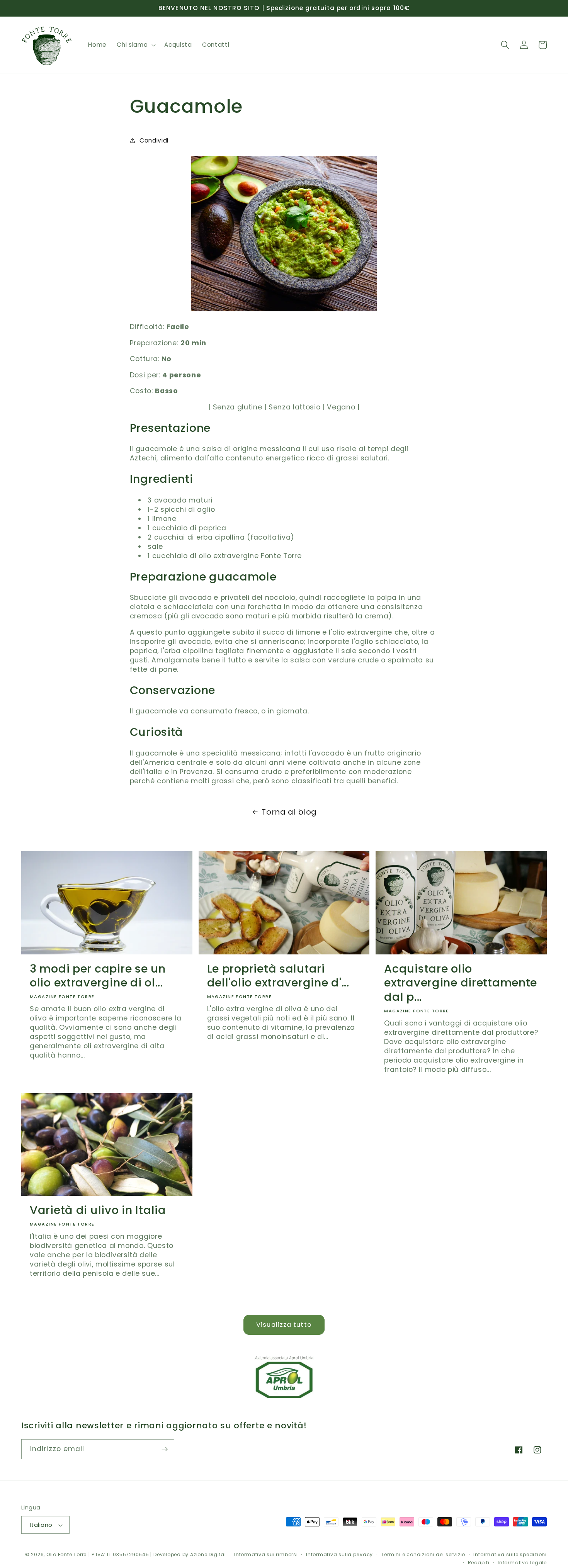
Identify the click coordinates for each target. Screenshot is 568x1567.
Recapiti (479, 1562)
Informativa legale (522, 1562)
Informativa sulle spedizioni (510, 1554)
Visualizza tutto (284, 1324)
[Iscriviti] (164, 1449)
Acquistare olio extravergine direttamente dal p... (460, 983)
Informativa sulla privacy (339, 1554)
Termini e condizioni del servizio (423, 1554)
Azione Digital (208, 1554)
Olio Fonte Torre (66, 1554)
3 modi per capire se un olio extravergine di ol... (98, 976)
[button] (135, 45)
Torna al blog (289, 812)
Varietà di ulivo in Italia (98, 1210)
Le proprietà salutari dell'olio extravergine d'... (278, 976)
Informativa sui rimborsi (266, 1554)
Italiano (41, 1525)
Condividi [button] (153, 140)
